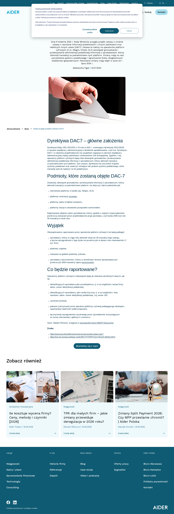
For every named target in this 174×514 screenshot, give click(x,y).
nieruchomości (88, 262)
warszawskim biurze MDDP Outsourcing (97, 323)
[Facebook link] (8, 502)
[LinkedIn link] (15, 502)
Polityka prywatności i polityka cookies (54, 17)
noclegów (73, 197)
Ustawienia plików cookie (90, 30)
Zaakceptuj (109, 31)
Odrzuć (129, 31)
